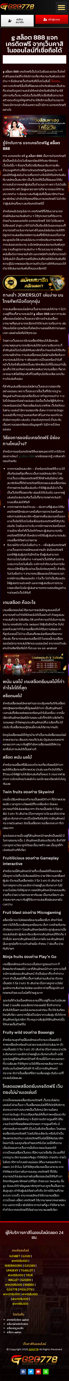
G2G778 (33, 1349)
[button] (61, 7)
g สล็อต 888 (27, 456)
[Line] (46, 1372)
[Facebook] (23, 1372)
